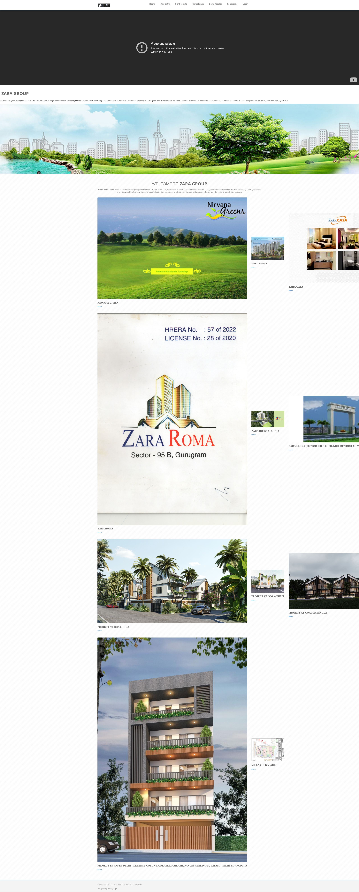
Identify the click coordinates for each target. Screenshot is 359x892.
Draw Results (215, 4)
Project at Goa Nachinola (308, 612)
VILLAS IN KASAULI (264, 765)
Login (245, 4)
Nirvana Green (107, 302)
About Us (165, 4)
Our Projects (181, 4)
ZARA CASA (296, 286)
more (99, 306)
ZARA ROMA (105, 528)
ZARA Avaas (259, 263)
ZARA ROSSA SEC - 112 (265, 431)
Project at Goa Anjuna (267, 596)
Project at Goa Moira (113, 627)
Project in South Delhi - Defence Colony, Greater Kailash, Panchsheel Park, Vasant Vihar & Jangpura (172, 865)
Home (152, 4)
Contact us (232, 4)
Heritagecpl (112, 888)
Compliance (198, 4)
